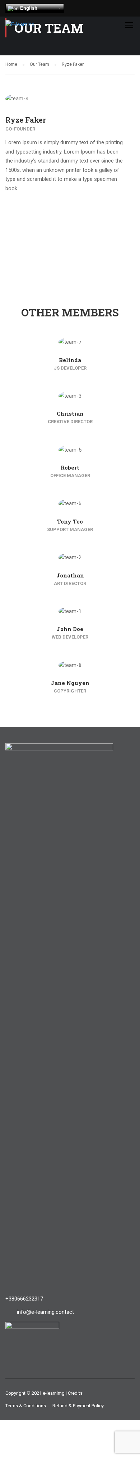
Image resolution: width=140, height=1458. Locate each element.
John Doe (70, 628)
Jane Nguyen (70, 682)
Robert (70, 467)
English (28, 8)
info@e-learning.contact (45, 1312)
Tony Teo (70, 521)
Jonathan (70, 575)
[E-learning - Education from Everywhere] (29, 26)
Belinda (70, 360)
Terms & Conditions (25, 1405)
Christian (70, 413)
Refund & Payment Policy (78, 1405)
